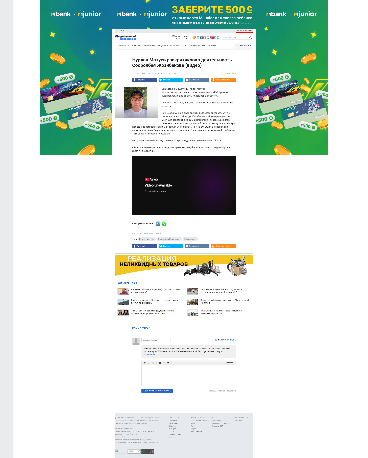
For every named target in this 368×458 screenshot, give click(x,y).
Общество (162, 46)
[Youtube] (211, 37)
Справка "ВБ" (217, 426)
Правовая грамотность (221, 423)
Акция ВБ (212, 46)
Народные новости (198, 418)
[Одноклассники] (204, 37)
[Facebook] (201, 37)
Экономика (149, 46)
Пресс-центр (239, 421)
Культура (174, 46)
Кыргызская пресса (199, 421)
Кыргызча (120, 31)
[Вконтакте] (198, 37)
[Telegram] (218, 37)
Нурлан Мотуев (146, 239)
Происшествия (197, 46)
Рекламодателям (244, 31)
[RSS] (194, 37)
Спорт (184, 46)
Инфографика (196, 431)
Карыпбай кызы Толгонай (164, 74)
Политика (136, 46)
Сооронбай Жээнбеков (169, 239)
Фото (193, 426)
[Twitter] (208, 37)
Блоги (193, 423)
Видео (193, 429)
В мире (172, 437)
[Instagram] (214, 37)
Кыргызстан (190, 239)
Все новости (122, 46)
